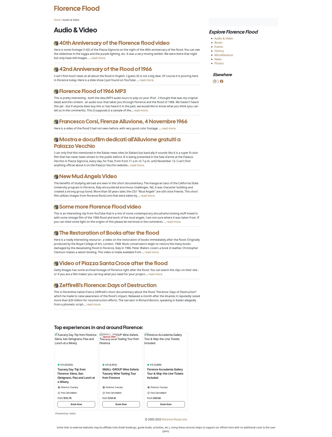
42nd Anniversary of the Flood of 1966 (105, 69)
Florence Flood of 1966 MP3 (92, 91)
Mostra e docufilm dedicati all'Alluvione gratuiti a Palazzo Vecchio (117, 143)
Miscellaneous (223, 55)
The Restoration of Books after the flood (109, 232)
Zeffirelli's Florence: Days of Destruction (107, 285)
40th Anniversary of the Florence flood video (114, 43)
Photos (219, 63)
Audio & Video (223, 38)
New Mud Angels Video (88, 176)
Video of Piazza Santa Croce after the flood (113, 263)
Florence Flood (77, 8)
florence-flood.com (174, 419)
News (218, 59)
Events (218, 47)
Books (218, 42)
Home (57, 19)
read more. (98, 58)
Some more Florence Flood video (100, 206)
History (219, 51)
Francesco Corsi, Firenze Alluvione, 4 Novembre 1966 (123, 121)
